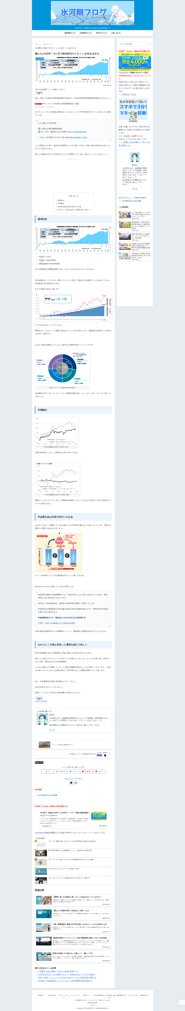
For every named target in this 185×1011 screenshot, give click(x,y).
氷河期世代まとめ (81, 1000)
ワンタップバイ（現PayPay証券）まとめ (92, 1002)
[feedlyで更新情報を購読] (53, 730)
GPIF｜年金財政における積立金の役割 (60, 623)
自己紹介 (40, 995)
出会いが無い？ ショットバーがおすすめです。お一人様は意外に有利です (67, 978)
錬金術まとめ (145, 995)
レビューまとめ (133, 995)
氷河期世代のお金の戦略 (47, 795)
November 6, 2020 (80, 137)
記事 (120, 85)
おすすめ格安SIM (98, 995)
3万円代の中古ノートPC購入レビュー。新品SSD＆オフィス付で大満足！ (67, 974)
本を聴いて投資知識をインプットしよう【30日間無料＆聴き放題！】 (66, 981)
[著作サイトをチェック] (50, 730)
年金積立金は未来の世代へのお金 (69, 206)
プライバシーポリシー (63, 996)
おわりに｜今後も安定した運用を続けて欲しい (74, 210)
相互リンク (86, 995)
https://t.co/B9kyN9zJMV (77, 132)
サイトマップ (75, 995)
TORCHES (39, 833)
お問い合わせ (52, 995)
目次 (70, 196)
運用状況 (61, 200)
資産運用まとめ (121, 995)
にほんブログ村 (41, 701)
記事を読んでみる (129, 94)
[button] (99, 771)
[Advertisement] (73, 174)
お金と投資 (40, 762)
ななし (52, 714)
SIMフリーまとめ (104, 1000)
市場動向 (61, 203)
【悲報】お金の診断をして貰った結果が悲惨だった (59, 971)
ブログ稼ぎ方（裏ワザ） (110, 996)
